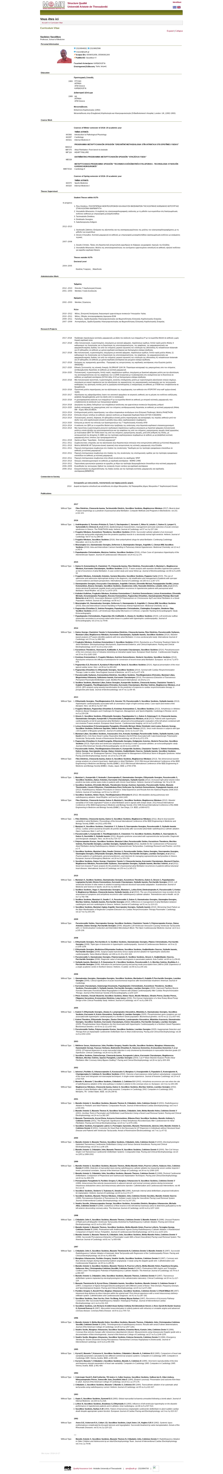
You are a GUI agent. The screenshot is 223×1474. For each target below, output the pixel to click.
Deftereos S (117, 545)
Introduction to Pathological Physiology (90, 135)
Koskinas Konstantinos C (121, 593)
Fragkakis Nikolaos (100, 593)
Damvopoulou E (115, 777)
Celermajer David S (83, 1377)
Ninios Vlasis (99, 795)
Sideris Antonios (118, 728)
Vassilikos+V (91, 58)
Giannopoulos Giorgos (132, 545)
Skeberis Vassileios (144, 657)
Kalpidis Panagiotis (84, 685)
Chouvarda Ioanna (97, 508)
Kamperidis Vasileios (130, 683)
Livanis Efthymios (95, 787)
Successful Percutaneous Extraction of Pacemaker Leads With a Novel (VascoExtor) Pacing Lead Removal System (129, 1237)
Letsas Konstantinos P (85, 726)
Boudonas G (107, 1404)
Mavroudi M (115, 665)
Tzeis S (112, 524)
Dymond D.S (106, 1399)
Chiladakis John (134, 1103)
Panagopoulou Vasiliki (162, 584)
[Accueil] (53, 8)
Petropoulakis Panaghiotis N (87, 1181)
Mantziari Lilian (82, 635)
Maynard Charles (171, 861)
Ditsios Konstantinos (102, 882)
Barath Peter (98, 1291)
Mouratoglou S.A (82, 545)
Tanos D (124, 665)
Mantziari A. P (96, 962)
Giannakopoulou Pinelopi (159, 596)
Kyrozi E (79, 1353)
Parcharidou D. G (102, 942)
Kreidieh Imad (111, 1306)
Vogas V (95, 890)
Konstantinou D (90, 566)
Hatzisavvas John (98, 1045)
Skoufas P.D (120, 1191)
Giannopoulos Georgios (85, 584)
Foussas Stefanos (102, 1048)
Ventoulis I (102, 777)
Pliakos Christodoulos (158, 942)
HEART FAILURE (81, 152)
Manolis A (79, 1081)
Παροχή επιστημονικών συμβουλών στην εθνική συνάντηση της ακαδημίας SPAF (107, 458)
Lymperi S (171, 524)
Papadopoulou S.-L (130, 716)
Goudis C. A (108, 900)
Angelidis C (148, 545)
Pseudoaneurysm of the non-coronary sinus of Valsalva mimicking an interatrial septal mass (127, 651)
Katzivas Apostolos (137, 785)
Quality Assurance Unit (82, 1468)
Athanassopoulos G (102, 1072)
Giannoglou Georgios (85, 854)
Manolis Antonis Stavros (166, 1196)
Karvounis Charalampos (94, 568)
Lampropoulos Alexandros (123, 1012)
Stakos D (162, 524)
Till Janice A (111, 1377)
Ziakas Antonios (115, 751)
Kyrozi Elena (100, 1118)
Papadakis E (156, 1072)
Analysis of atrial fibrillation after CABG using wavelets (98, 1089)
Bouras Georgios (95, 586)
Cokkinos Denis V (160, 1330)
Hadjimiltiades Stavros (133, 751)
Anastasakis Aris (114, 734)
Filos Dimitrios (82, 508)
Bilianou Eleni (134, 1118)
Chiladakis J (117, 1081)
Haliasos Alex (165, 1166)
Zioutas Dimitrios (118, 1019)
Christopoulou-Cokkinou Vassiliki (104, 1268)
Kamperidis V (102, 719)
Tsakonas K (108, 1191)
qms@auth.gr (131, 1468)
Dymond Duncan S (86, 1308)
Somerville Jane (105, 1380)
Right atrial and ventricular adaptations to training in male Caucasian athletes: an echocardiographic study (133, 744)
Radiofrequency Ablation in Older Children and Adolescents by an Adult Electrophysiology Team (128, 1440)
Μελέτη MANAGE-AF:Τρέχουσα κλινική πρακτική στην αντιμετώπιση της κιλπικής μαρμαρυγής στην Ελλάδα (118, 445)
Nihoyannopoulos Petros (86, 1380)
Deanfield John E (120, 1380)
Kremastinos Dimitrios (105, 998)
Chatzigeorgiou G (83, 1074)
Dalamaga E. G (153, 716)
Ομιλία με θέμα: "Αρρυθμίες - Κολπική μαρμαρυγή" (94, 440)
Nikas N (144, 524)
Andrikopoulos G (82, 524)
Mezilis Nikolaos (142, 996)
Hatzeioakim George (84, 1048)
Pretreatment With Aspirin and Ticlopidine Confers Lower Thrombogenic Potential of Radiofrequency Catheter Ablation (126, 1269)
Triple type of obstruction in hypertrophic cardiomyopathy (113, 944)
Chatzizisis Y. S (110, 826)
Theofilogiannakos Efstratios (148, 675)
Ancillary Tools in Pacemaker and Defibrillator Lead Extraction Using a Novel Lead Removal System (123, 1113)
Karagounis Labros (131, 1055)
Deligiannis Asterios (141, 741)
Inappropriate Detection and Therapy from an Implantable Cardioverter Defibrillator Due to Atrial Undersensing (128, 1030)
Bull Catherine (99, 1377)
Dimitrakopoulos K (150, 890)
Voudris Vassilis (129, 1045)
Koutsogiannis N (170, 1072)
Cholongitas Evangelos (150, 608)
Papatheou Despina (169, 1266)
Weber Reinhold (143, 726)
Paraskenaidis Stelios (84, 1029)
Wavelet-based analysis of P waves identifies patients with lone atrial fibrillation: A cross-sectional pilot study (127, 636)
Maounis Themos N (118, 1103)
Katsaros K (98, 1353)
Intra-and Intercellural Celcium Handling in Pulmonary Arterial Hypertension (113, 606)
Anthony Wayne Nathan (129, 1298)
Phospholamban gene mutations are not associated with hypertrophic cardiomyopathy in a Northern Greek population (128, 1015)
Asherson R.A (91, 1423)
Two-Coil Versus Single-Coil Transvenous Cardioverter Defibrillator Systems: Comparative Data (127, 1151)
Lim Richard (98, 1306)
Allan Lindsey (168, 1377)
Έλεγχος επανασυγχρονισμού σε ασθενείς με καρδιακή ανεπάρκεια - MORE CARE (107, 461)
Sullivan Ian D (155, 1377)
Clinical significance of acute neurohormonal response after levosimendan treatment (125, 981)
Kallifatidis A (120, 616)
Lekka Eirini (136, 890)
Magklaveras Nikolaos (152, 508)
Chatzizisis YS (104, 566)
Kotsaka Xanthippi (131, 734)
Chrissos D (93, 527)
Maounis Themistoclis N (120, 1251)
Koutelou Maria (132, 1330)
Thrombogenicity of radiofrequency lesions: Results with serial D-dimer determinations (142, 1324)
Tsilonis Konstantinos (169, 749)
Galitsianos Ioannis (105, 677)
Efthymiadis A (119, 1404)
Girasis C (79, 716)
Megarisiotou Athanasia (86, 677)
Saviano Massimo (118, 576)
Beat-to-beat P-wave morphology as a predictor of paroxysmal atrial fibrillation (127, 509)
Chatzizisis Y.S (127, 834)
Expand (170, 31)
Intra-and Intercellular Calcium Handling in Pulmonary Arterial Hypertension (121, 547)
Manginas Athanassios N (129, 1181)
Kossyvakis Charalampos (107, 584)
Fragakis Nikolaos (83, 532)
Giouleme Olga (167, 608)
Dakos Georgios (113, 683)
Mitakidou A (141, 1012)
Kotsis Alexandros (104, 1014)
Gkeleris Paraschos (159, 741)
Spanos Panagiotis (108, 1058)
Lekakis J (153, 524)
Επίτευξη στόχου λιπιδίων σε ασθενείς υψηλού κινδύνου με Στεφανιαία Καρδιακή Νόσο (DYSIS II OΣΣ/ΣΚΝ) (117, 415)
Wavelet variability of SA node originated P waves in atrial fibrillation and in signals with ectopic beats (125, 801)
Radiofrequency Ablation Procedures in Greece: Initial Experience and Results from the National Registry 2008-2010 (130, 790)
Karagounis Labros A (102, 1126)
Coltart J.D (103, 1423)
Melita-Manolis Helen (151, 1111)
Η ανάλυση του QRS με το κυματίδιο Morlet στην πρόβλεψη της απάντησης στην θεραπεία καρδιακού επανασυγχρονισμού (124, 425)
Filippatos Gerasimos (85, 998)
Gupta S (78, 1399)
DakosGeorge (99, 1055)
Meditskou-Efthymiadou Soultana (109, 949)
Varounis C (135, 524)
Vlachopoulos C (123, 524)
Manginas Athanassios (164, 1045)
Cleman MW (159, 545)
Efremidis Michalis (101, 785)
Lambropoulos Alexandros (137, 1019)
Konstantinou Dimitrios (117, 632)
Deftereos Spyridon (102, 728)
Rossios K (94, 665)
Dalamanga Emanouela (107, 986)
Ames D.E (80, 1423)
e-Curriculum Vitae (56, 23)
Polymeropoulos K (119, 957)
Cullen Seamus (124, 1377)
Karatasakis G (118, 1072)
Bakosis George (169, 726)
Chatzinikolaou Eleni (113, 787)
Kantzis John (146, 1330)
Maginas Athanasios (113, 1291)
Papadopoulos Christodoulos (87, 552)
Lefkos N (79, 1404)
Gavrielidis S (89, 836)
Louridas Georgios (110, 844)
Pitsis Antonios (81, 996)
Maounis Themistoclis (84, 1118)
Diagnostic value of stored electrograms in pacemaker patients (126, 959)
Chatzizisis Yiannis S (98, 632)
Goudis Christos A (115, 851)
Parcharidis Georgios (92, 844)
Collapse (179, 31)
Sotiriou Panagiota (105, 608)
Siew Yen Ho (98, 1298)
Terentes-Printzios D (99, 524)
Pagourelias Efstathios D (86, 608)
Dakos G (142, 716)
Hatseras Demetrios (141, 1048)
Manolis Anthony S (166, 1118)
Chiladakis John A (83, 1220)
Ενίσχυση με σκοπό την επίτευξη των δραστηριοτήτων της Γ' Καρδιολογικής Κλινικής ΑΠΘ (110, 423)
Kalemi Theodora (82, 1019)
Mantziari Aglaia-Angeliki (104, 907)
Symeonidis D (82, 527)
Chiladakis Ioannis (117, 1283)
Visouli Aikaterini (96, 996)
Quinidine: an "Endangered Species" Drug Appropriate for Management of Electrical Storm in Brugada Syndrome (128, 753)
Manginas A (130, 1072)
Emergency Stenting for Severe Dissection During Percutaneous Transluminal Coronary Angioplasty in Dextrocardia (126, 1338)
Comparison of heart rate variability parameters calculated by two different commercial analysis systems (128, 1354)
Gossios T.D (120, 701)
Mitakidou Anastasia (159, 1019)
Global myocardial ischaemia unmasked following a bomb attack (145, 1399)
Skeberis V (98, 1191)
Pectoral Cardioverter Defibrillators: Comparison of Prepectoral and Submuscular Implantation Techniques (128, 1174)
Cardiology (79, 137)
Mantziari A (80, 826)
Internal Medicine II (82, 140)
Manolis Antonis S (83, 1103)
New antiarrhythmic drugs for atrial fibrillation (134, 540)
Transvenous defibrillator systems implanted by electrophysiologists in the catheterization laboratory (125, 1277)
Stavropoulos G (169, 834)
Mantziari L (161, 566)
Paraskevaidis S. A (143, 962)
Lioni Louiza (156, 726)
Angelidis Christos (128, 584)
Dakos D (79, 566)
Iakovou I (79, 1072)
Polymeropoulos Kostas (85, 841)
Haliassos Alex (82, 1268)
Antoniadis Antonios (100, 576)
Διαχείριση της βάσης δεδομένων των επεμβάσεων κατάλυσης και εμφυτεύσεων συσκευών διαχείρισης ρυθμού (119, 405)
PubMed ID (80, 58)
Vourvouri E (101, 650)
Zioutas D (131, 616)
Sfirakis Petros (156, 996)
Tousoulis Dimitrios (146, 586)
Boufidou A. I (173, 962)
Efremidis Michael (144, 584)
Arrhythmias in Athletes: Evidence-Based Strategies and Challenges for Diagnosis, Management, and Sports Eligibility (128, 710)
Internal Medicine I (82, 186)
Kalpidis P (149, 978)
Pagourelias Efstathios (137, 596)
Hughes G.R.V (147, 1423)
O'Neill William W (165, 1291)
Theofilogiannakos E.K (104, 701)
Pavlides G (88, 1072)
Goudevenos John (129, 586)
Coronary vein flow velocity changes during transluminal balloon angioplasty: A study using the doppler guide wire (127, 1259)
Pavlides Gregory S (109, 1181)
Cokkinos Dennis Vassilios (143, 1196)
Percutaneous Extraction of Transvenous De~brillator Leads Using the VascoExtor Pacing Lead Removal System (128, 1198)
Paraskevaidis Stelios (149, 734)
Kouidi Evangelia (105, 741)
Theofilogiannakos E (111, 834)
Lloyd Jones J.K (133, 1423)
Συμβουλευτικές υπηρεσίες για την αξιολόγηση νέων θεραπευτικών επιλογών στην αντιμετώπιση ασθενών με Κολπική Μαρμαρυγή (126, 443)
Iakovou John (158, 1126)
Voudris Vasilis (118, 1258)
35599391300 (104, 55)
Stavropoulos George (98, 751)
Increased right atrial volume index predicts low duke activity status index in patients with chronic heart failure (128, 781)
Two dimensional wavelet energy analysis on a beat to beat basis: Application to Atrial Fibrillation (127, 760)
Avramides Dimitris (139, 1203)
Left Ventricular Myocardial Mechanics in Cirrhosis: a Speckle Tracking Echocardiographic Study (137, 611)
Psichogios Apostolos (122, 1126)
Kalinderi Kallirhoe (83, 593)
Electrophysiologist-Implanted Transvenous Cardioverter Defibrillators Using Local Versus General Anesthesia (127, 1143)
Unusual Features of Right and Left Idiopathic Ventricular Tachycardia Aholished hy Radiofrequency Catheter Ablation (128, 1221)
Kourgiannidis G (143, 1072)
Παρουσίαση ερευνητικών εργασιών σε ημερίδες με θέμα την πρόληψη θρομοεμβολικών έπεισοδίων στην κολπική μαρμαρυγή (125, 463)
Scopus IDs (81, 55)
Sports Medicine (81, 183)
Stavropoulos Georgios (136, 826)
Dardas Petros (170, 996)
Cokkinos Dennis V (150, 1103)
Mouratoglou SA (82, 603)
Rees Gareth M (160, 1306)
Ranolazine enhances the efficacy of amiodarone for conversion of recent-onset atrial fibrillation (115, 660)
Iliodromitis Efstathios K (121, 1048)
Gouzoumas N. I (109, 962)
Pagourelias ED (108, 616)
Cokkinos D (96, 1074)
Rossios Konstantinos (117, 596)
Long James (120, 998)
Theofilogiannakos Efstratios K (108, 749)
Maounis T (89, 1081)
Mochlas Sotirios (148, 685)
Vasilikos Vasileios (114, 568)
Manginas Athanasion (98, 1330)
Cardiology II (79, 169)
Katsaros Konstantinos (117, 1118)
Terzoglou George (166, 1227)
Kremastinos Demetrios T (162, 1048)
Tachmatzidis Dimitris (115, 508)
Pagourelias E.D (82, 665)
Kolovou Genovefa (134, 1337)
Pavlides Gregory (113, 1045)
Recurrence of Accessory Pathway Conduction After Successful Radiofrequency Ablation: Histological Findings (125, 1299)
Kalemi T (79, 1012)
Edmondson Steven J (143, 1306)
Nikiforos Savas (82, 1045)
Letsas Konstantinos (163, 593)
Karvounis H (89, 1014)
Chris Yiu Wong (111, 1298)
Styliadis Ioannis (139, 635)
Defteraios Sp (128, 787)
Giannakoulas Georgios (101, 545)
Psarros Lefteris (151, 1166)
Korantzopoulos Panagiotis (95, 596)
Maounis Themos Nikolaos (104, 1196)
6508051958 (92, 55)
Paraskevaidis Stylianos (168, 632)
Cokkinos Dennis (83, 1121)
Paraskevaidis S (148, 566)
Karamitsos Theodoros (102, 532)
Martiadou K (138, 978)
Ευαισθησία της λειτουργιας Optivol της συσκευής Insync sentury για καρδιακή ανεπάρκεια (111, 466)
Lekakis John (161, 586)
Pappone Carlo (150, 576)
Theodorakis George (119, 785)
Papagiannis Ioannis (164, 787)
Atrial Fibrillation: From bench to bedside (91, 150)
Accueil (44, 23)
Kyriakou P (104, 665)
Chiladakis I (127, 1353)
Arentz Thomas (133, 728)
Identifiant (177, 2)
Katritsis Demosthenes (143, 593)
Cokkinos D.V (129, 1081)
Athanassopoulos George (101, 1203)
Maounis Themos (99, 1142)
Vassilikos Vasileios (133, 508)
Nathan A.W (98, 1409)
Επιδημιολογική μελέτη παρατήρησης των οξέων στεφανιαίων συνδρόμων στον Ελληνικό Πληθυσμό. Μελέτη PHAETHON (123, 412)
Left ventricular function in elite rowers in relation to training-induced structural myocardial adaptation (126, 883)
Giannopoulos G (129, 603)
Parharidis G (118, 1014)
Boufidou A (157, 834)
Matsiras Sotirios (108, 552)
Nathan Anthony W (125, 1306)
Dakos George (81, 632)
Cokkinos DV (129, 1385)
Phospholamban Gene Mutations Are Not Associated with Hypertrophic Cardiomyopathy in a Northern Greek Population (131, 1024)
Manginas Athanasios (98, 1337)
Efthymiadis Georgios (107, 670)
